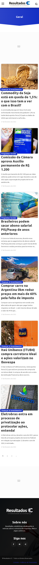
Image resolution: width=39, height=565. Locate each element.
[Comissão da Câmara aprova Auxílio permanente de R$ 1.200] (19, 141)
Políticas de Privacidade (28, 562)
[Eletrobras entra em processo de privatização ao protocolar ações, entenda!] (19, 398)
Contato (16, 562)
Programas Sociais (8, 154)
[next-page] (16, 456)
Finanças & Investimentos (11, 89)
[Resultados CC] (19, 4)
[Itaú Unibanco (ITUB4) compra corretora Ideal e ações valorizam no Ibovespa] (19, 333)
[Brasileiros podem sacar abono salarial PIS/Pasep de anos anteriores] (19, 205)
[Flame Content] (19, 511)
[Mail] (19, 544)
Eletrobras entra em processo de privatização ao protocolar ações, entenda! (16, 422)
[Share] (25, 544)
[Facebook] (13, 544)
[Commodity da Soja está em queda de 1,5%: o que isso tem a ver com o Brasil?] (19, 76)
